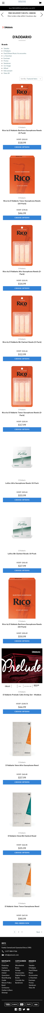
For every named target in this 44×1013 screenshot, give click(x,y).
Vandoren (7, 63)
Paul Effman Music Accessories (15, 53)
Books (17, 978)
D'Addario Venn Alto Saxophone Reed (22, 765)
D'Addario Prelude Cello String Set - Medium (22, 695)
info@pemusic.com (12, 955)
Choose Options (22, 147)
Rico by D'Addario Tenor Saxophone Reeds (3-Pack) (22, 413)
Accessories (19, 973)
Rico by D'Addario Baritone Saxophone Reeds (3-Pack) (22, 131)
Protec (6, 61)
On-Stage (7, 66)
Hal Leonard (8, 71)
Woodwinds (19, 965)
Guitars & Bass (7, 990)
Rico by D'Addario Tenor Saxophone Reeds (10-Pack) (22, 202)
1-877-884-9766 (11, 951)
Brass (17, 968)
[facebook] (16, 1009)
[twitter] (24, 1009)
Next (38, 932)
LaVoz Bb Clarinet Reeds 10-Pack (22, 554)
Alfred (6, 68)
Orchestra (5, 988)
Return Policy (6, 983)
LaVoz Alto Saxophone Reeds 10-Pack (22, 483)
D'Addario (7, 51)
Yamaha (6, 48)
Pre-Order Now (22, 923)
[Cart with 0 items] (40, 3)
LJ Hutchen (8, 56)
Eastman (7, 58)
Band (3, 985)
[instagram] (20, 1009)
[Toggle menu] (3, 3)
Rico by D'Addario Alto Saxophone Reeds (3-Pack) (22, 272)
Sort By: (23, 79)
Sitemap (5, 993)
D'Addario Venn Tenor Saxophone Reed (22, 906)
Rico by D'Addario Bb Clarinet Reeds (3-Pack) (22, 342)
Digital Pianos (20, 975)
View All (7, 73)
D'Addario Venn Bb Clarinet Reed (22, 836)
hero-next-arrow (41, 14)
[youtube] (28, 1009)
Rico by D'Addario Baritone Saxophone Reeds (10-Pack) (22, 625)
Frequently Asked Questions (6, 972)
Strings (18, 970)
